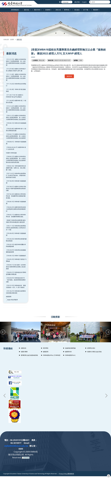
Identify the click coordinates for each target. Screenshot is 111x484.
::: (0, 9)
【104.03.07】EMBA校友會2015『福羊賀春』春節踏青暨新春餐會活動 (16, 280)
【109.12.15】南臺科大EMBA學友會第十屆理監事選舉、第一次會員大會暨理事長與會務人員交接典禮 (16, 117)
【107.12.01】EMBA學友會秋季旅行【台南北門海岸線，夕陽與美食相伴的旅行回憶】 (16, 175)
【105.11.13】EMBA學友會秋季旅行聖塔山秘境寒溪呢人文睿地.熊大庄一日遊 (16, 228)
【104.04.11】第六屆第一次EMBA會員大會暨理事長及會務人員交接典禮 (16, 267)
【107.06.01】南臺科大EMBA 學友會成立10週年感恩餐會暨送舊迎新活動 (16, 188)
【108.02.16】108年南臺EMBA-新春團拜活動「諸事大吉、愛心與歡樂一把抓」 (16, 168)
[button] (2, 332)
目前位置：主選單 (8, 39)
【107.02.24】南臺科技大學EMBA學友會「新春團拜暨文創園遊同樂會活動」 (16, 196)
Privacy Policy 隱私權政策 (66, 474)
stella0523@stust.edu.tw (16, 445)
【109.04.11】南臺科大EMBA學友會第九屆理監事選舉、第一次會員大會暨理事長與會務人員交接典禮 (16, 136)
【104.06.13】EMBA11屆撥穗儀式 (16, 256)
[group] (26, 332)
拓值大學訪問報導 (12, 300)
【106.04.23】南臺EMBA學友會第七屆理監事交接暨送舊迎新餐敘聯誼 (16, 209)
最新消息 (19, 39)
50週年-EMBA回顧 (11, 153)
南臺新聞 (8, 296)
